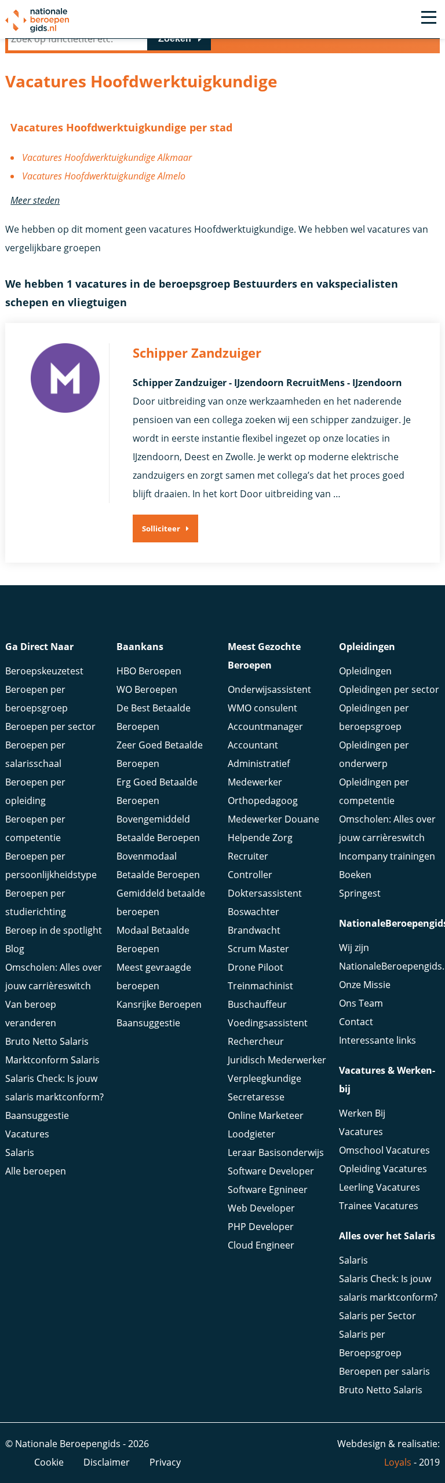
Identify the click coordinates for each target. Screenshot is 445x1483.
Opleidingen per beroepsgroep (374, 717)
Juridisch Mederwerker (277, 1059)
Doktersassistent (265, 893)
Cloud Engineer (261, 1245)
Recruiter (248, 856)
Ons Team (361, 1003)
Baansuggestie (37, 1115)
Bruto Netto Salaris (47, 1041)
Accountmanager (265, 726)
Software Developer (271, 1171)
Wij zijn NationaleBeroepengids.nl (389, 956)
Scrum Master (258, 948)
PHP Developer (261, 1226)
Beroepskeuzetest (44, 671)
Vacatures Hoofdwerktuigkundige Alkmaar (107, 157)
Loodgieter (251, 1134)
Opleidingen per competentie (374, 791)
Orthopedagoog (263, 800)
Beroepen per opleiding (35, 791)
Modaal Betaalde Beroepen (152, 939)
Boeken (355, 874)
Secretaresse (256, 1097)
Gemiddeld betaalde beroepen (160, 902)
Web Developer (261, 1208)
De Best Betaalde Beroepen (153, 717)
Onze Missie (365, 984)
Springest (360, 893)
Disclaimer (106, 1462)
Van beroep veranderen (30, 1013)
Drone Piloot (255, 967)
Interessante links (377, 1040)
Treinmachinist (260, 985)
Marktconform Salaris (52, 1059)
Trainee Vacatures (378, 1205)
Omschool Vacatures (384, 1150)
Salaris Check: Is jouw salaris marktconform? (54, 1087)
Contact (356, 1021)
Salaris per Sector (377, 1315)
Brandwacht (254, 930)
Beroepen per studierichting (35, 902)
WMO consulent (262, 708)
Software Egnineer (268, 1189)
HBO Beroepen (148, 671)
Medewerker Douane (273, 819)
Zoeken (174, 38)
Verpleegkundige (264, 1078)
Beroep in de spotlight (53, 930)
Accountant (253, 745)
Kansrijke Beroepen (159, 1004)
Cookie (49, 1462)
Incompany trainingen (387, 856)
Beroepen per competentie (35, 828)
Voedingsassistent (268, 1022)
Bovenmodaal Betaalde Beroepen (158, 865)
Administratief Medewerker (259, 772)
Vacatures (27, 1134)
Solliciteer (161, 528)
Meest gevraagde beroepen (153, 976)
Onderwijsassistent (269, 689)
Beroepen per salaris (384, 1371)
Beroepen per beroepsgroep (36, 698)
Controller (250, 874)
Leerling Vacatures (379, 1187)
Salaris (19, 1152)
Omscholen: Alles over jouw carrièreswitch (53, 976)
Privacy (165, 1462)
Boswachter (253, 911)
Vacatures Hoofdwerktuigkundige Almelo (103, 176)
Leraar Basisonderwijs (276, 1152)
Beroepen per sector (50, 726)
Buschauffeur (257, 1004)
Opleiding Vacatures (383, 1168)
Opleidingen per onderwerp (374, 754)
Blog (14, 948)
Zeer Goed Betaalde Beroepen (159, 754)
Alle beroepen (35, 1171)
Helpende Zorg (260, 837)
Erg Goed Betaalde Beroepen (157, 791)
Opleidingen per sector (389, 689)
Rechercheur (256, 1041)
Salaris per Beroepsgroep (370, 1343)
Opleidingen (365, 671)
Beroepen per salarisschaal (35, 754)
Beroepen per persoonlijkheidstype (51, 865)
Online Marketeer (266, 1115)
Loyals (397, 1462)
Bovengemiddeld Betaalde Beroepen (158, 828)
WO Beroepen (146, 689)
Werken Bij (362, 1113)
